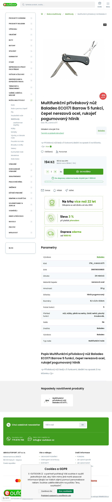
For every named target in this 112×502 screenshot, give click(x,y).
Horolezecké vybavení (14, 170)
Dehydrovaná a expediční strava (16, 80)
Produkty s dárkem (17, 18)
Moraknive (15, 155)
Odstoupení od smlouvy (50, 460)
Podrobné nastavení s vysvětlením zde (56, 496)
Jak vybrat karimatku (85, 466)
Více (47, 146)
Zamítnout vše (46, 491)
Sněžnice (12, 187)
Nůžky (13, 128)
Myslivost (13, 233)
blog (11, 248)
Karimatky (13, 56)
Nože (13, 105)
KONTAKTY (45, 463)
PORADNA (80, 456)
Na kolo (12, 222)
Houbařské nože (17, 115)
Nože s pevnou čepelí (19, 108)
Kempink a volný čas (17, 198)
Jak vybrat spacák (84, 460)
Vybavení (12, 164)
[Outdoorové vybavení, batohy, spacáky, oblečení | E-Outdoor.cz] (42, 14)
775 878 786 (18, 440)
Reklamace (81, 469)
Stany (11, 62)
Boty (11, 40)
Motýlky (14, 132)
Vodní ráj (13, 211)
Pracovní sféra (15, 182)
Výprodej (13, 29)
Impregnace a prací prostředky (17, 68)
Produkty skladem (17, 24)
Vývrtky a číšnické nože (18, 136)
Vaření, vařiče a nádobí (15, 94)
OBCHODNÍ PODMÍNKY (49, 456)
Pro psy (12, 227)
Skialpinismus (15, 176)
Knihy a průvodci (16, 216)
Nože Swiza (15, 159)
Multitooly (69, 14)
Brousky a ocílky (17, 145)
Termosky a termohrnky (14, 87)
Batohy (12, 45)
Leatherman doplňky (18, 124)
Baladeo (101, 130)
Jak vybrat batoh (83, 463)
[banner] (10, 5)
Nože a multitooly (54, 14)
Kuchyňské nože (17, 152)
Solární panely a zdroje (16, 204)
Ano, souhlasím (65, 491)
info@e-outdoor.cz (43, 439)
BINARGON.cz (104, 496)
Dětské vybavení (15, 193)
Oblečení (12, 34)
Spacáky (12, 51)
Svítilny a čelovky (16, 74)
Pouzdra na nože (17, 141)
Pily (12, 112)
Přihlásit (82, 424)
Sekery (13, 148)
